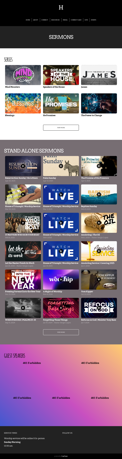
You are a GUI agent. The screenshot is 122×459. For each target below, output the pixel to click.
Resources (55, 20)
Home (28, 20)
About (35, 20)
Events (93, 20)
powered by (61, 456)
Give (86, 20)
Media (65, 20)
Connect (44, 20)
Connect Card (76, 20)
